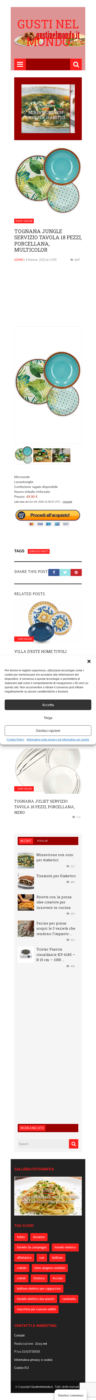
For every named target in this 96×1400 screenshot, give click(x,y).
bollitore (57, 1257)
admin (18, 260)
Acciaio (58, 1278)
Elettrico (39, 1278)
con (41, 1257)
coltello (22, 1268)
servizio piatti (38, 551)
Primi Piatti (45, 105)
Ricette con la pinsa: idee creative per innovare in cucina (54, 902)
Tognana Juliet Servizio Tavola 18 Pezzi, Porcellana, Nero (44, 807)
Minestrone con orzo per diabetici (45, 115)
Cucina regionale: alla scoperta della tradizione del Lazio (48, 1199)
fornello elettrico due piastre (35, 1299)
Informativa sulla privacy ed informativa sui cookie (58, 739)
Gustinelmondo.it (42, 1387)
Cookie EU (21, 1368)
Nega (48, 718)
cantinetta (68, 1299)
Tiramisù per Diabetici (56, 875)
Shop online (24, 221)
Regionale (48, 1190)
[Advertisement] (48, 297)
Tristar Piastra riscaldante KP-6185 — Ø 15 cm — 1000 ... (55, 954)
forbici (21, 1237)
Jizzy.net (41, 1343)
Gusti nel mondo (48, 32)
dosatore (39, 1237)
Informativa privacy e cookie (33, 1360)
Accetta (48, 705)
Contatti (19, 1335)
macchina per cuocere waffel (36, 1309)
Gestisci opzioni (48, 731)
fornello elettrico (65, 1247)
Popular (42, 840)
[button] (89, 661)
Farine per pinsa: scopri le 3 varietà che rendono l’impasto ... (55, 928)
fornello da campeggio (32, 1247)
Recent (26, 841)
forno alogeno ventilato (49, 1268)
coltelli (21, 1278)
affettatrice (24, 1257)
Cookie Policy (15, 739)
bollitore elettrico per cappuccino (39, 1288)
